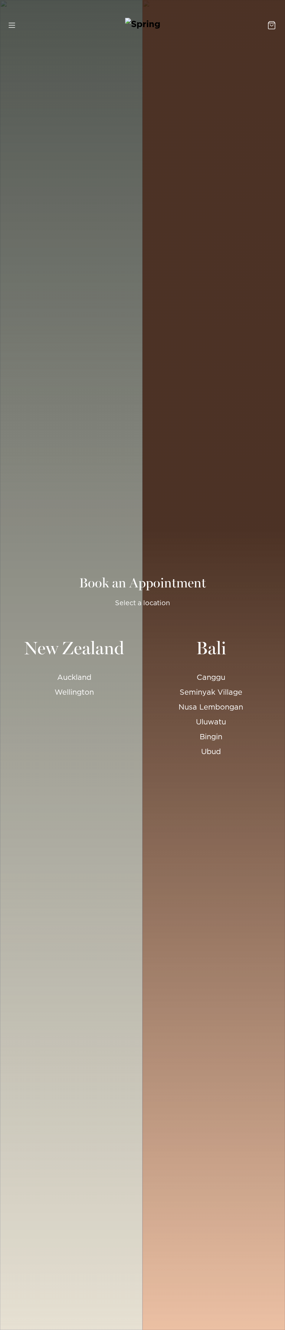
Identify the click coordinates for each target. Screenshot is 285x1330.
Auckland (74, 677)
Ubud (211, 751)
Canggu (211, 677)
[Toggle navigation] (12, 25)
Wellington (74, 692)
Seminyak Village (211, 692)
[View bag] (272, 25)
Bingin (211, 736)
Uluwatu (211, 722)
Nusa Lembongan (210, 707)
